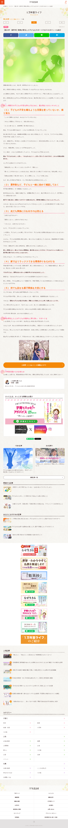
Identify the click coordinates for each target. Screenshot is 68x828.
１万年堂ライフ (34, 12)
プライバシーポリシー (51, 813)
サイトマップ (17, 813)
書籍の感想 (17, 801)
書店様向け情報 (17, 809)
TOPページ (17, 793)
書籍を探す (51, 797)
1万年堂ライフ (51, 801)
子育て (6, 26)
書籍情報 (17, 797)
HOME (5, 6)
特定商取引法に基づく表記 (51, 817)
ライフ (10, 6)
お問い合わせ (51, 809)
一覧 (61, 22)
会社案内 (51, 805)
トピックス (51, 793)
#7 (48, 22)
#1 (6, 22)
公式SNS (17, 805)
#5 (20, 22)
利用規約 (17, 817)
